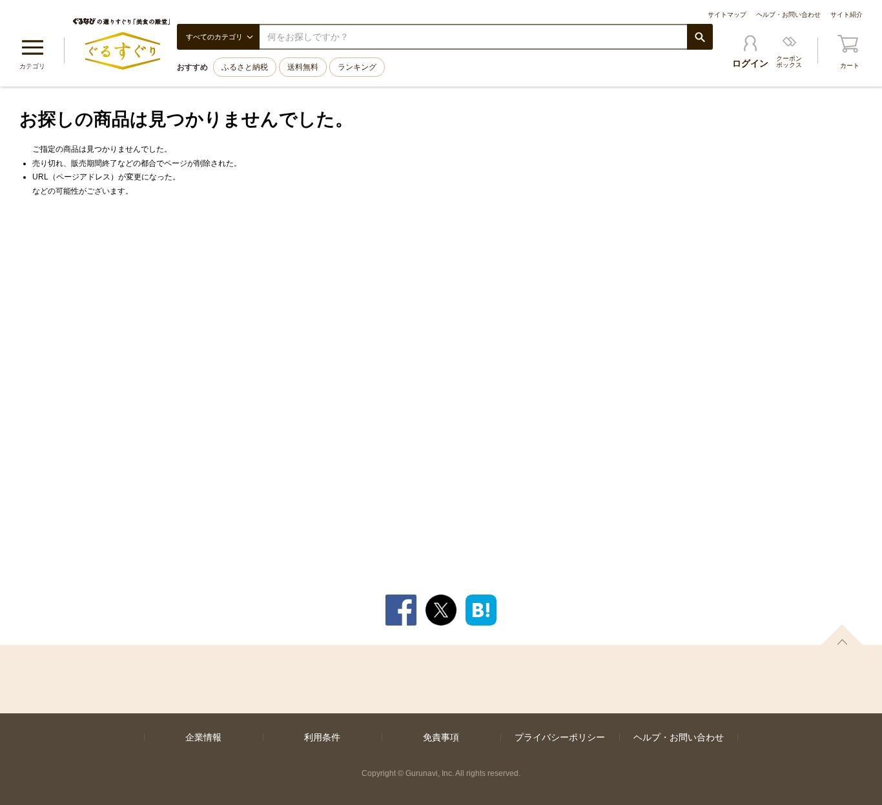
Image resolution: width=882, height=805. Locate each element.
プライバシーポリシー (560, 737)
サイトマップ (727, 14)
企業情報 (203, 737)
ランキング (357, 67)
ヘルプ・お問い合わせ (788, 14)
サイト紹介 (846, 14)
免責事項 (441, 737)
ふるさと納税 (244, 67)
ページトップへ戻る (842, 634)
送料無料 (302, 67)
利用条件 (322, 737)
